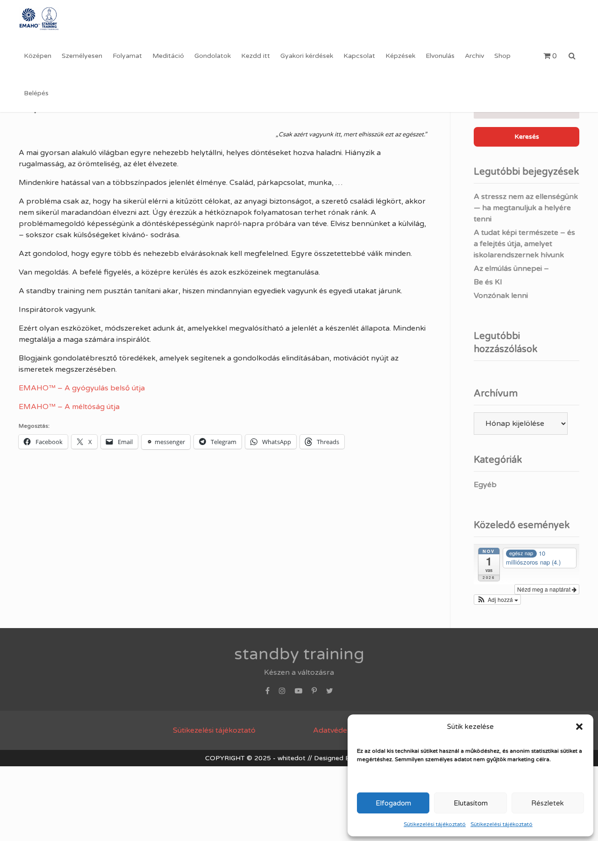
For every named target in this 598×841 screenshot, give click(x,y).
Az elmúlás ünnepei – (511, 268)
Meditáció (168, 56)
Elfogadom (393, 803)
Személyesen (82, 56)
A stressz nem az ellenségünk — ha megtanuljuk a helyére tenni (526, 208)
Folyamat (127, 56)
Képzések (400, 56)
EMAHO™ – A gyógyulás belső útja (82, 388)
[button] (579, 726)
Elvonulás (440, 56)
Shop (502, 56)
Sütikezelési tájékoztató (435, 824)
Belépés (36, 93)
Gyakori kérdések (306, 56)
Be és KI (488, 282)
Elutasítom (471, 803)
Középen (37, 56)
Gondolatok (212, 56)
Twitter (329, 693)
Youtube (298, 693)
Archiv (474, 56)
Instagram (282, 693)
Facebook (267, 693)
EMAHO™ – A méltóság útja (69, 406)
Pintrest (314, 693)
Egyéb (485, 484)
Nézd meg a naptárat (544, 589)
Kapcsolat (359, 56)
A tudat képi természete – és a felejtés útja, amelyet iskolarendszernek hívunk (524, 244)
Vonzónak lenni (501, 295)
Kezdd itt (255, 56)
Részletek (547, 803)
